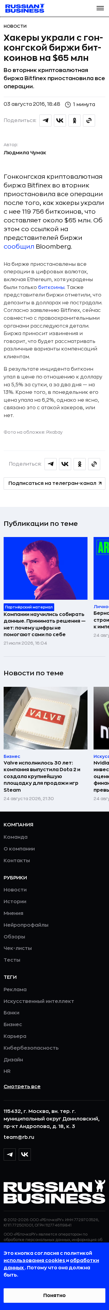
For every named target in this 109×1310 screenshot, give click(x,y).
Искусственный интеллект (39, 1001)
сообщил (19, 246)
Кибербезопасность (31, 1048)
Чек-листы (18, 948)
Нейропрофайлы (26, 925)
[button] (100, 8)
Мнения (13, 913)
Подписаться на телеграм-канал (52, 483)
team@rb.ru (19, 1137)
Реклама (15, 989)
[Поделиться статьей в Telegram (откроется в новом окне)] (45, 121)
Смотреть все (22, 1086)
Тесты (12, 960)
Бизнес (13, 1024)
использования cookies (35, 1260)
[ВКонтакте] (25, 1154)
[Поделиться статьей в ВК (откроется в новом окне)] (60, 121)
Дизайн (13, 1059)
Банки (11, 1012)
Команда (16, 837)
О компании (19, 849)
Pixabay (54, 432)
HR (7, 1071)
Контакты (17, 860)
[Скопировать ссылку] (89, 121)
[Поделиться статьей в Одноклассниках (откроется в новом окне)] (74, 121)
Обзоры (14, 937)
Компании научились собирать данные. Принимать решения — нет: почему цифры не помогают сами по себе (45, 624)
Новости (15, 26)
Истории (15, 901)
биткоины (51, 287)
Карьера (15, 1036)
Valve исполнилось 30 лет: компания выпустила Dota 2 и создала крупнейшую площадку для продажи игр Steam (42, 777)
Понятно (54, 1295)
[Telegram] (10, 1154)
